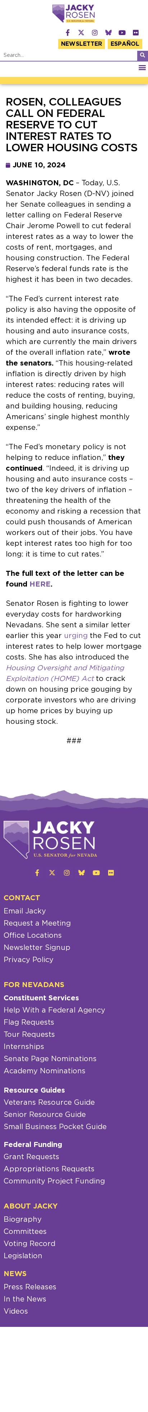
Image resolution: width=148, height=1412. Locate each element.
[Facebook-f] (67, 32)
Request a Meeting (37, 923)
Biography (23, 1219)
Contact (22, 898)
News (15, 1274)
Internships (24, 1046)
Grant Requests (31, 1157)
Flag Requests (29, 1022)
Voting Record (29, 1243)
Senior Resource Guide (45, 1114)
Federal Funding (33, 1144)
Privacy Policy (29, 960)
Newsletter (81, 44)
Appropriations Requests (49, 1169)
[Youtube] (122, 32)
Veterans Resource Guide (49, 1102)
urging (76, 635)
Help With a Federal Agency (54, 1010)
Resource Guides (34, 1090)
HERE (40, 584)
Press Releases (30, 1287)
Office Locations (33, 935)
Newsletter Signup (37, 947)
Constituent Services (41, 998)
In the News (25, 1299)
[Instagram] (94, 32)
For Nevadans (34, 985)
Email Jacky (25, 911)
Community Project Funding (54, 1181)
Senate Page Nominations (50, 1059)
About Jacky (31, 1206)
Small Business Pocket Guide (55, 1127)
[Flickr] (135, 32)
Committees (25, 1231)
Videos (16, 1311)
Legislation (23, 1256)
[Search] (142, 56)
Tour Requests (29, 1034)
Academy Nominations (44, 1071)
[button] (142, 67)
